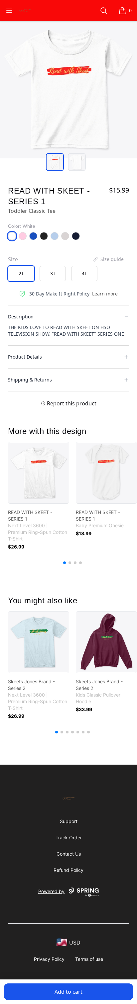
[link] (38, 472)
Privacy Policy (49, 959)
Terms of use (89, 959)
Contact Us (69, 854)
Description (21, 316)
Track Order (69, 837)
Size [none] (13, 259)
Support (68, 821)
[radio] (21, 273)
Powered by (51, 891)
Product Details (25, 357)
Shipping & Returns (30, 379)
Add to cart (68, 991)
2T (21, 273)
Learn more (105, 294)
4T (84, 273)
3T (53, 273)
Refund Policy (68, 870)
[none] (108, 259)
